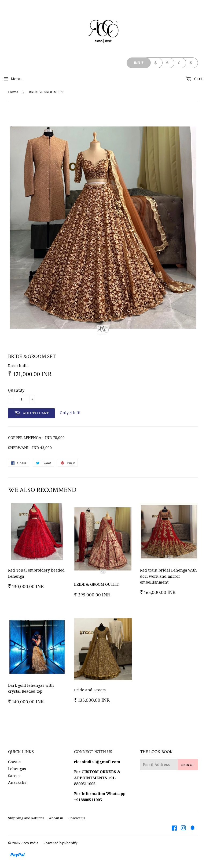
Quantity (16, 390)
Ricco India (29, 843)
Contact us (76, 818)
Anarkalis (17, 782)
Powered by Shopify (60, 843)
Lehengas (17, 769)
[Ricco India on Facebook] (174, 829)
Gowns (14, 762)
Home (13, 92)
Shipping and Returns (26, 818)
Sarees (14, 776)
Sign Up (187, 765)
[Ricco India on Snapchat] (192, 829)
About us (56, 818)
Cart (197, 79)
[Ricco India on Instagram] (183, 829)
